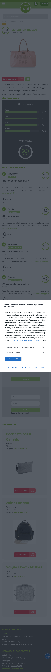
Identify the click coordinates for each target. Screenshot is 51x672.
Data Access (25, 367)
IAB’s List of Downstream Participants (28, 340)
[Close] (46, 305)
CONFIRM (13, 359)
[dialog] (25, 336)
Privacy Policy (39, 367)
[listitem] (25, 347)
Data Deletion (12, 367)
